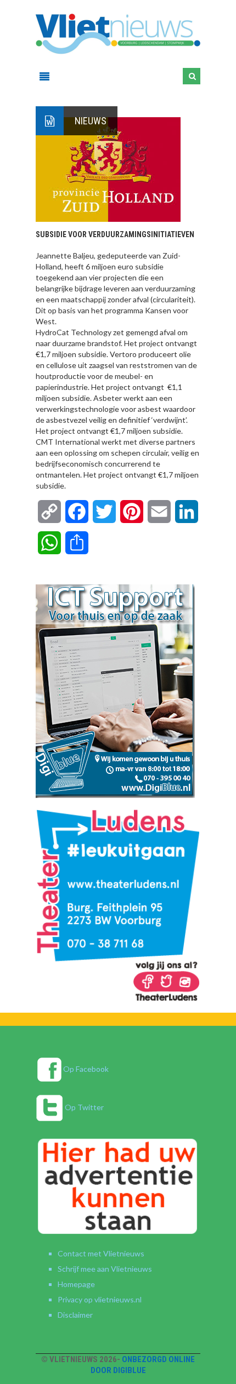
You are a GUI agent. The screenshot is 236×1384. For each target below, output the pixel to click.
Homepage (76, 1284)
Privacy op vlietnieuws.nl (100, 1299)
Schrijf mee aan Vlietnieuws (105, 1268)
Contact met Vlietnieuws (101, 1253)
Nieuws (90, 121)
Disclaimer (75, 1314)
